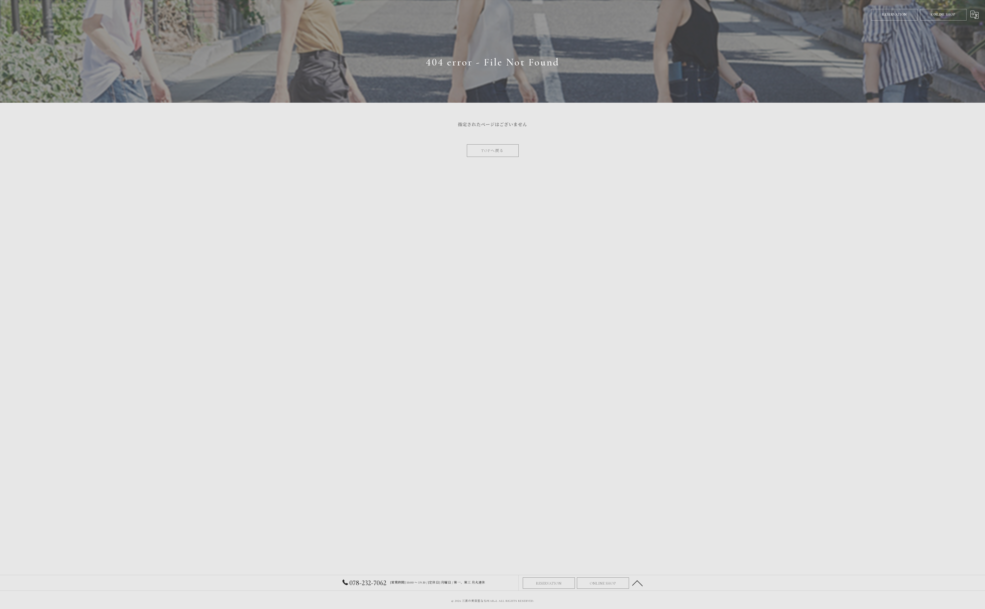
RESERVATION (894, 14)
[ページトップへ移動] (637, 583)
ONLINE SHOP (943, 14)
